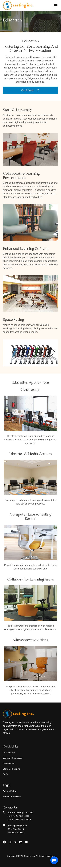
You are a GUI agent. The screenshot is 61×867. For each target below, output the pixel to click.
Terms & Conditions (12, 796)
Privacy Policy (9, 791)
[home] (18, 5)
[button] (55, 5)
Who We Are (9, 752)
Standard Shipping (11, 769)
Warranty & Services (12, 758)
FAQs (5, 774)
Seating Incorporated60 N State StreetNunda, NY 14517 (17, 829)
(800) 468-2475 (25, 812)
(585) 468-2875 (23, 819)
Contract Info (9, 763)
